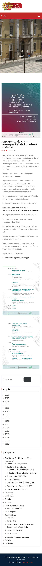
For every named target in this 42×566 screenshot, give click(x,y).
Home (20, 56)
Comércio (10, 518)
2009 (7, 437)
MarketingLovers (27, 562)
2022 (7, 408)
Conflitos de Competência (17, 464)
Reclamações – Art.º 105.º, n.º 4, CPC (20, 483)
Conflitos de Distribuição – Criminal (22, 473)
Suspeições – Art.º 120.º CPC (18, 489)
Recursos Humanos (14, 508)
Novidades (9, 543)
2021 (7, 411)
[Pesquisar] (27, 379)
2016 (7, 428)
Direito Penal (12, 533)
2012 (7, 431)
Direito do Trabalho (14, 530)
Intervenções (10, 512)
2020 (7, 414)
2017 (7, 424)
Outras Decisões (13, 479)
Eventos (8, 502)
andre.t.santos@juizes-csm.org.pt (16, 258)
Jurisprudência (10, 515)
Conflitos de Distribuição (16, 467)
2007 (7, 444)
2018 (7, 421)
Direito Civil (11, 521)
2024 (7, 401)
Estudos (8, 499)
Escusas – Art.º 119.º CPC (16, 476)
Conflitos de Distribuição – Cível (21, 470)
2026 (7, 395)
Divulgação (9, 496)
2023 (7, 405)
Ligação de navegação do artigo (17, 537)
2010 (7, 434)
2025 (7, 398)
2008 (7, 441)
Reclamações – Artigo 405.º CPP (19, 486)
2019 (7, 418)
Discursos (9, 492)
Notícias (8, 540)
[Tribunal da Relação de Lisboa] (21, 6)
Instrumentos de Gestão (14, 506)
